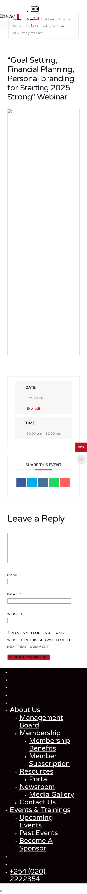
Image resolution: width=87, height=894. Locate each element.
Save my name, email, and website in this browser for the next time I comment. (40, 640)
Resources (36, 771)
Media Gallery (51, 794)
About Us (25, 710)
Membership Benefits (49, 744)
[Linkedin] (43, 482)
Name (14, 575)
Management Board (41, 721)
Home (17, 19)
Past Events (38, 833)
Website (15, 614)
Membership (40, 733)
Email (14, 594)
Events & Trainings (40, 810)
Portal (39, 779)
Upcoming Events (36, 821)
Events (30, 19)
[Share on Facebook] (21, 482)
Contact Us (37, 802)
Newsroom (37, 787)
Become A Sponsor (36, 844)
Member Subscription (49, 760)
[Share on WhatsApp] (54, 482)
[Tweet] (32, 482)
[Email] (65, 482)
